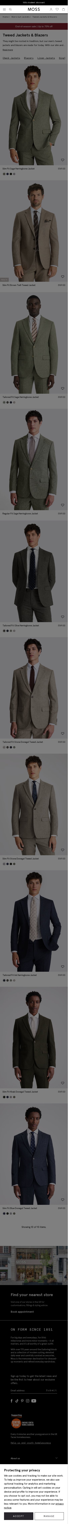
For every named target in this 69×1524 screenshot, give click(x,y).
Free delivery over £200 (34, 3)
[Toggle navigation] (4, 10)
